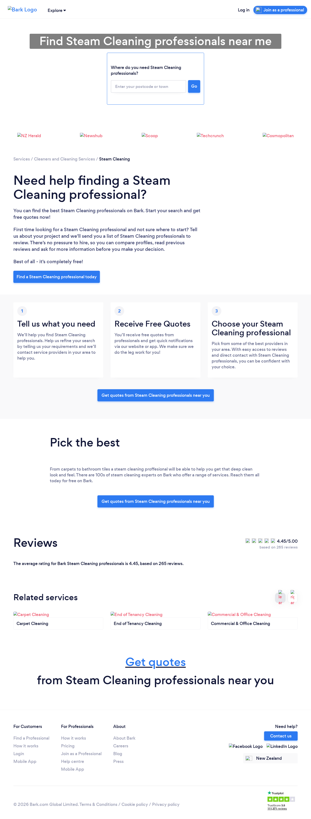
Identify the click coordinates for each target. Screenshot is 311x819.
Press (118, 761)
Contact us (281, 736)
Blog (117, 754)
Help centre (72, 761)
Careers (120, 746)
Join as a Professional (81, 754)
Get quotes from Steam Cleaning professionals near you (156, 395)
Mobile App (24, 761)
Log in (244, 10)
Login (18, 754)
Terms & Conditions (98, 804)
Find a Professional (31, 738)
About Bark (124, 738)
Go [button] (194, 86)
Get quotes (155, 662)
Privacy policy (166, 804)
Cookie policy (134, 804)
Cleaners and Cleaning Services (64, 159)
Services (21, 159)
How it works (25, 746)
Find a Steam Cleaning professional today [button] (57, 277)
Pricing (68, 746)
